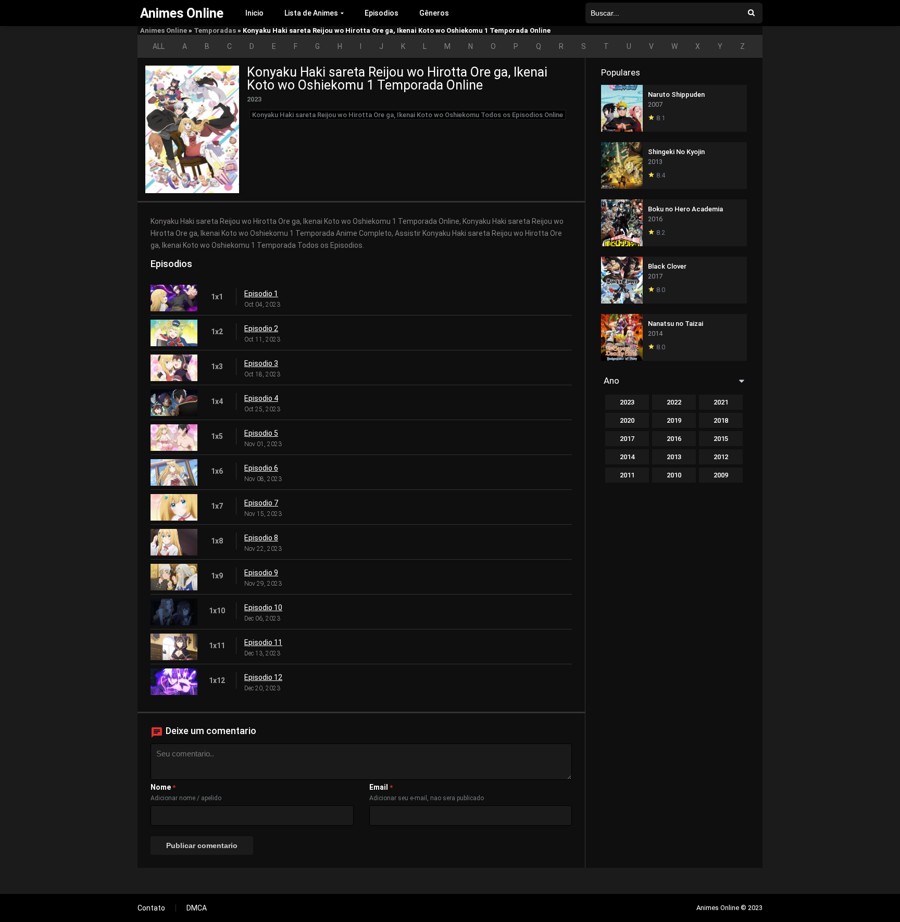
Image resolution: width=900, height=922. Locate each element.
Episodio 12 (263, 677)
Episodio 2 (261, 328)
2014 (627, 457)
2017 (627, 439)
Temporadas (215, 30)
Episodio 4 (261, 398)
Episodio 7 (261, 503)
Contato (151, 908)
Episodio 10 (263, 607)
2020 (627, 420)
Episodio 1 (261, 293)
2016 (674, 439)
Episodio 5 (261, 433)
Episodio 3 (261, 363)
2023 (627, 402)
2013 (674, 457)
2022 (674, 402)
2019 (674, 420)
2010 (674, 475)
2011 (627, 475)
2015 (721, 439)
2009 (721, 475)
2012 (721, 457)
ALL (159, 46)
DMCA (196, 908)
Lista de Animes (311, 13)
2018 (721, 420)
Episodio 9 (261, 573)
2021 (721, 402)
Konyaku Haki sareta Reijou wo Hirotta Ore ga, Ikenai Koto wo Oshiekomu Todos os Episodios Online (407, 115)
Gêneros (434, 13)
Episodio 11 (263, 642)
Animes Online (163, 30)
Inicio (254, 13)
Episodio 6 (261, 468)
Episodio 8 (261, 538)
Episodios (381, 13)
